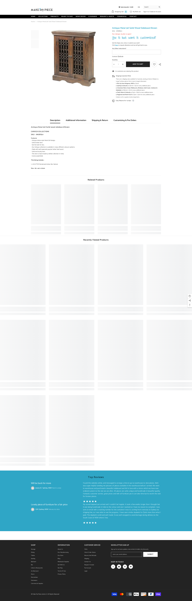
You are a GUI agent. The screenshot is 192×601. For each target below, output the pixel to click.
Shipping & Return (100, 120)
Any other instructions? (119, 48)
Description (55, 120)
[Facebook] (113, 567)
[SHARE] (159, 64)
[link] (46, 230)
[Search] (152, 7)
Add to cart (138, 64)
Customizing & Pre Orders (125, 120)
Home (33, 22)
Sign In (145, 12)
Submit (150, 554)
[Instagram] (119, 567)
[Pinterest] (125, 567)
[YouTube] (131, 567)
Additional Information (76, 120)
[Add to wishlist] (154, 64)
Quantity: (115, 60)
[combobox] (150, 7)
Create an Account (155, 12)
